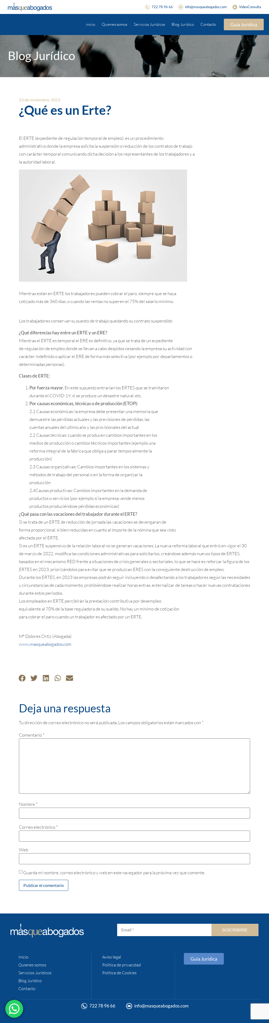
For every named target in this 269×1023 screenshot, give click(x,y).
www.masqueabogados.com (45, 644)
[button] (22, 678)
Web (23, 849)
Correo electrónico (38, 827)
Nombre (28, 804)
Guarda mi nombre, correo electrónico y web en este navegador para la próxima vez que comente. (114, 872)
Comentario (31, 735)
